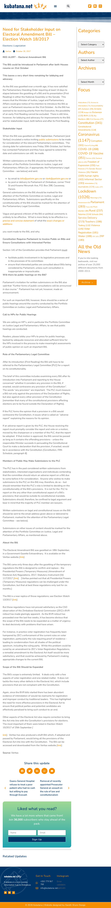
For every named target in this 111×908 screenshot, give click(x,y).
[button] (55, 6)
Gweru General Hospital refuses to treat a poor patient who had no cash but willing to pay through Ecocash (22, 788)
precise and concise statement (18, 220)
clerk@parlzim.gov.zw (56, 178)
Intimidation (91, 183)
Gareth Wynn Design (75, 905)
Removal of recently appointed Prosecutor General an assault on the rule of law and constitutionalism (51, 788)
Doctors (90, 158)
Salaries (84, 214)
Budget (88, 112)
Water (85, 236)
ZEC (95, 236)
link (15, 599)
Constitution (90, 123)
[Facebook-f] (9, 892)
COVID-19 (88, 149)
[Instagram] (13, 892)
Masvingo (96, 198)
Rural (96, 210)
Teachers (93, 221)
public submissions (49, 139)
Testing (84, 225)
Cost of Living (91, 145)
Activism (88, 109)
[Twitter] (5, 892)
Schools (97, 214)
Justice (99, 187)
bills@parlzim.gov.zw (31, 178)
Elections (7, 45)
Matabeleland (84, 203)
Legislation (20, 45)
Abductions (84, 102)
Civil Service (96, 119)
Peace (89, 207)
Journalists (86, 186)
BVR (88, 115)
